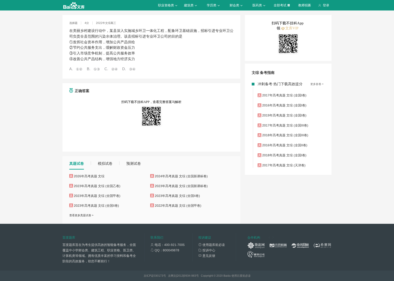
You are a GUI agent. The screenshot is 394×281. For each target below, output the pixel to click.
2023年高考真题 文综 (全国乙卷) (97, 186)
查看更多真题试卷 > (81, 215)
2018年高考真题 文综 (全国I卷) (284, 155)
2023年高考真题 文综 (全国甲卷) (97, 196)
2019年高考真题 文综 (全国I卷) (284, 115)
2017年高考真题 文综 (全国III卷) (285, 125)
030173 (158, 275)
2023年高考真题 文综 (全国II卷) (177, 196)
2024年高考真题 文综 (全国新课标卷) (181, 176)
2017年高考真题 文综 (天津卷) (284, 165)
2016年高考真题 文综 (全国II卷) (284, 145)
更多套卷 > (317, 84)
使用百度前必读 (241, 275)
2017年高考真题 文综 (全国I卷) (284, 95)
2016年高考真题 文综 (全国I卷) (284, 105)
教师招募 (304, 5)
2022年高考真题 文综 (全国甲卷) (178, 205)
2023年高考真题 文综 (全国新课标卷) (181, 186)
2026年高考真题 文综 (89, 176)
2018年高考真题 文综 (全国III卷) (285, 135)
